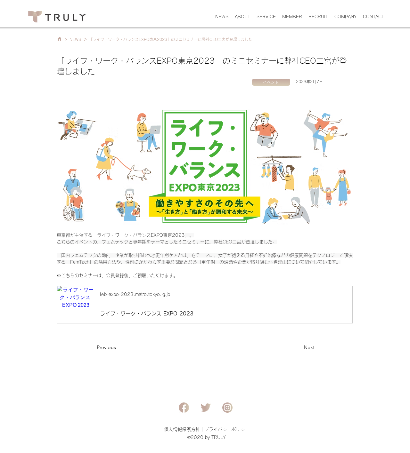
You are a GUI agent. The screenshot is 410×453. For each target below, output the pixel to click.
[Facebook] (184, 407)
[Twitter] (206, 407)
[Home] (59, 39)
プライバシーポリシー (226, 429)
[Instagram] (227, 407)
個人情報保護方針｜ (184, 429)
